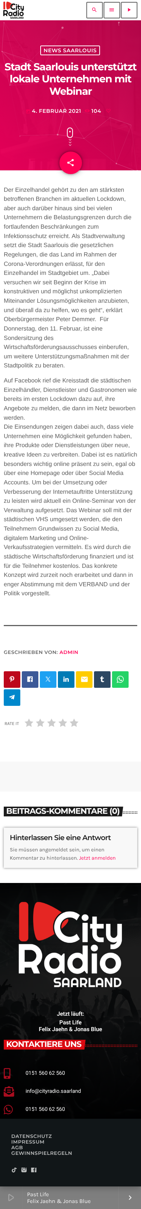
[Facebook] (34, 1170)
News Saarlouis (70, 50)
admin (68, 652)
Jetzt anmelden (97, 858)
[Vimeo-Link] (13, 10)
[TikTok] (14, 1170)
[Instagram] (24, 1170)
